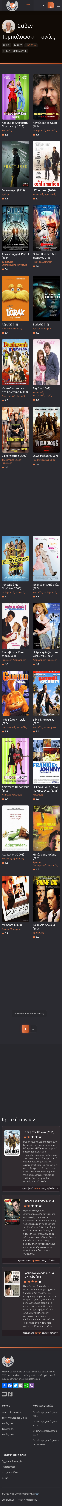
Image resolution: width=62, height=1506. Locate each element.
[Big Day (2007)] (46, 362)
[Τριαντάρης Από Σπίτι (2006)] (46, 558)
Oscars (5, 1477)
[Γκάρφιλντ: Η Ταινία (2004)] (15, 693)
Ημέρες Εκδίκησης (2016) (38, 1201)
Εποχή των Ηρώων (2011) (38, 1132)
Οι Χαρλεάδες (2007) (45, 455)
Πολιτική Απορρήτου (27, 1499)
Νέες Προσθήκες (10, 1472)
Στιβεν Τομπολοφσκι (15, 50)
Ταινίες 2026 (8, 1423)
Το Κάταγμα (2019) (13, 190)
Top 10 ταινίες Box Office (14, 1417)
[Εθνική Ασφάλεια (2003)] (46, 693)
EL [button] (41, 5)
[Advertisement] (31, 502)
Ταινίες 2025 (8, 1428)
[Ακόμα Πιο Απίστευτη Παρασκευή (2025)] (15, 97)
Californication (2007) (14, 455)
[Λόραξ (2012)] (15, 298)
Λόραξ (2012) (10, 324)
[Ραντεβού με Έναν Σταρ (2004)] (15, 626)
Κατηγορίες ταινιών (11, 1412)
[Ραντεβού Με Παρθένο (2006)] (15, 558)
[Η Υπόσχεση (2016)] (46, 164)
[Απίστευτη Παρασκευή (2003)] (15, 761)
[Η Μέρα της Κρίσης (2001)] (46, 828)
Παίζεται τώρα (8, 1466)
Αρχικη (6, 45)
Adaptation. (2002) (13, 854)
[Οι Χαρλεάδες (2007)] (46, 430)
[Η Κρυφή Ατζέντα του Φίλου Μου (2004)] (46, 626)
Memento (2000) (12, 924)
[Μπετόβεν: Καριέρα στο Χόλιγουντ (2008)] (15, 362)
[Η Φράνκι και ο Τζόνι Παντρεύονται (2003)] (46, 761)
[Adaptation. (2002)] (15, 828)
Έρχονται (12, 1461)
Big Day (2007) (41, 388)
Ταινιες (18, 45)
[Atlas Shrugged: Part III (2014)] (15, 228)
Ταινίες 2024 (8, 1434)
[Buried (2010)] (46, 298)
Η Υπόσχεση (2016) (44, 190)
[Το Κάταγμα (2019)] (15, 164)
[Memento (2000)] (15, 899)
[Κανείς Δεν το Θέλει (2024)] (46, 97)
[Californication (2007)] (15, 430)
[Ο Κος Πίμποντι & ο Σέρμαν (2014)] (46, 228)
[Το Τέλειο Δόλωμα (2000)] (46, 899)
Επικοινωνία (8, 1499)
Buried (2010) (41, 324)
